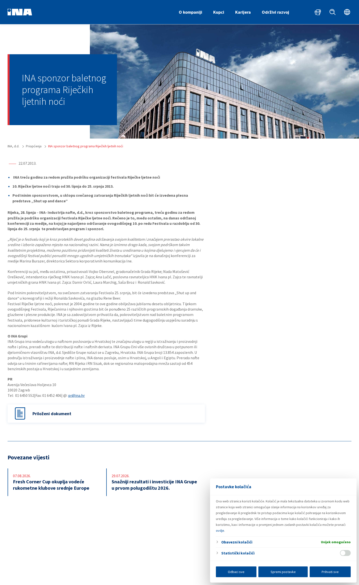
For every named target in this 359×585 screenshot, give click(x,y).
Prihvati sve (330, 572)
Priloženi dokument (51, 413)
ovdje (220, 530)
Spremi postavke (283, 572)
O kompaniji (190, 12)
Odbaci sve (236, 572)
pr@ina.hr (76, 395)
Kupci (218, 12)
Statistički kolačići (237, 553)
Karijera (243, 12)
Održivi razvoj (275, 12)
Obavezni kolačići (236, 542)
